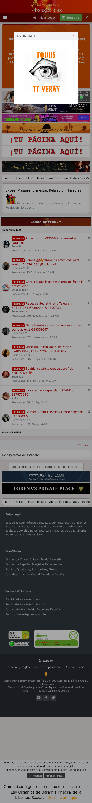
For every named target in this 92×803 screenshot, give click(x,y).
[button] (73, 36)
